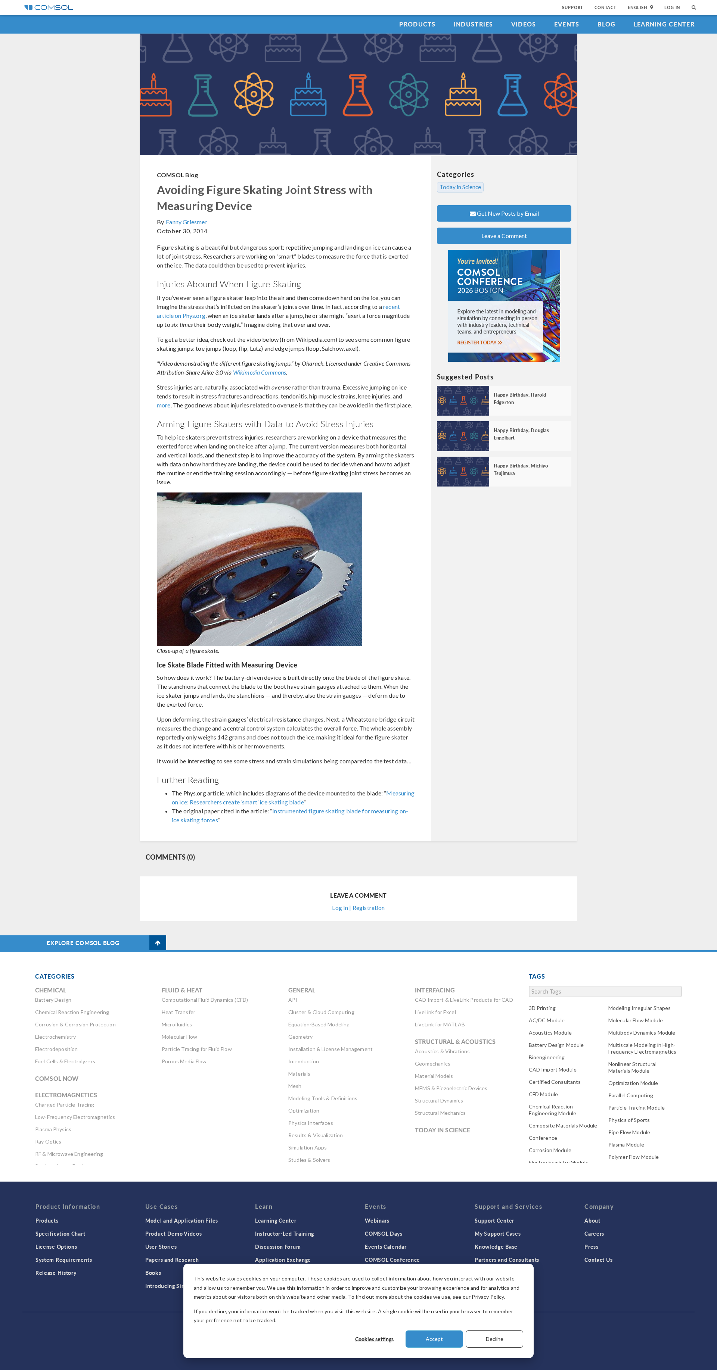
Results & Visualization (315, 1135)
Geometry (300, 1036)
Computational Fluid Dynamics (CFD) (205, 1000)
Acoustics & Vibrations (442, 1051)
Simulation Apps (307, 1147)
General (301, 990)
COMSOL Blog (177, 174)
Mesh (295, 1086)
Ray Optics (48, 1141)
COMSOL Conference (392, 1259)
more (164, 405)
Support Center (494, 1220)
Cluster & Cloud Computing (321, 1012)
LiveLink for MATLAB (440, 1024)
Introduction (303, 1061)
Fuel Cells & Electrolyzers (65, 1061)
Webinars (377, 1220)
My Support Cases (498, 1233)
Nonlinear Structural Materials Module (632, 1067)
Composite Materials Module (563, 1125)
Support (572, 7)
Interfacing (435, 990)
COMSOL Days (384, 1233)
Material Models (434, 1076)
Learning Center (664, 24)
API (292, 1000)
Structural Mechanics (440, 1113)
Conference (543, 1138)
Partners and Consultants (507, 1259)
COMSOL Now (57, 1078)
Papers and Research (172, 1259)
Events (567, 24)
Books (153, 1272)
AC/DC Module (547, 1020)
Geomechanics (432, 1063)
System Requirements (63, 1259)
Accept (434, 1339)
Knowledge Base (496, 1246)
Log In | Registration (358, 907)
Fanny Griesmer (186, 221)
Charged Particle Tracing (64, 1104)
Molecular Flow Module (635, 1020)
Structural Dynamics (439, 1100)
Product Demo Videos (173, 1233)
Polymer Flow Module (633, 1157)
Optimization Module (633, 1083)
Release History (56, 1272)
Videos (523, 24)
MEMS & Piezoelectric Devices (451, 1088)
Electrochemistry (55, 1036)
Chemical (50, 990)
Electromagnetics (66, 1095)
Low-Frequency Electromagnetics (75, 1117)
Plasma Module (626, 1144)
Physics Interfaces (310, 1123)
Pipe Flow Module (629, 1132)
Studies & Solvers (309, 1160)
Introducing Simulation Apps (182, 1285)
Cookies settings (374, 1339)
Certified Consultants (555, 1082)
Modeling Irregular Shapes (639, 1008)
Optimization (303, 1110)
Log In (672, 7)
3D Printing (542, 1008)
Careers (594, 1233)
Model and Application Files (181, 1220)
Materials (299, 1073)
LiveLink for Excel (435, 1012)
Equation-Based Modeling (319, 1024)
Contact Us (598, 1259)
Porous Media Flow (184, 1061)
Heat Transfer (178, 1012)
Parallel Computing (631, 1095)
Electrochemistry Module (559, 1162)
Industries (473, 24)
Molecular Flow (179, 1036)
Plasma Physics (53, 1129)
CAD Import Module (553, 1069)
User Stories (161, 1246)
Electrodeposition (56, 1049)
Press (591, 1246)
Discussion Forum (278, 1246)
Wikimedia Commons (259, 372)
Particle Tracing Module (636, 1107)
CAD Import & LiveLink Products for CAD (464, 1000)
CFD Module (543, 1094)
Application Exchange (283, 1259)
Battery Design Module (556, 1045)
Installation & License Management (330, 1049)
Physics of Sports (629, 1120)
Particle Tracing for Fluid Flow (197, 1049)
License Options (56, 1246)
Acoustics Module (550, 1032)
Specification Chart (60, 1233)
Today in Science (460, 187)
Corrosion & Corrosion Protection (75, 1024)
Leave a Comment (504, 235)
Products (417, 24)
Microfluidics (177, 1024)
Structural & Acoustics (455, 1041)
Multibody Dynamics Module (642, 1032)
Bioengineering (547, 1057)
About (592, 1220)
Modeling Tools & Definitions (322, 1098)
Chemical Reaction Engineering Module (553, 1109)
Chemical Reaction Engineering (72, 1012)
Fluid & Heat (182, 990)
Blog (607, 24)
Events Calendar (386, 1246)
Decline (494, 1339)
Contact (606, 7)
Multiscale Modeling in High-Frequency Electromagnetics (642, 1048)
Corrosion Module (550, 1150)
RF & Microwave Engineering (69, 1154)
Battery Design (53, 1000)
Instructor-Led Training (284, 1233)
